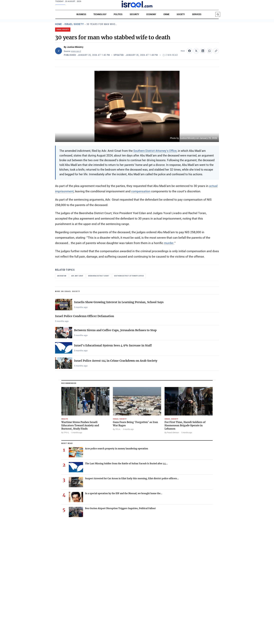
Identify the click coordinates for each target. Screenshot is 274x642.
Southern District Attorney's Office (129, 276)
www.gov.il (76, 51)
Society (181, 14)
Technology (99, 14)
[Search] (217, 14)
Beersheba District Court (98, 276)
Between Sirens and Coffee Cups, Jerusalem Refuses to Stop (115, 330)
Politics (118, 14)
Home (58, 24)
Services (196, 14)
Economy (151, 14)
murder (169, 243)
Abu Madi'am (61, 276)
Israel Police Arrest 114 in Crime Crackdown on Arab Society (115, 360)
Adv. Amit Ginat (77, 276)
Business (81, 14)
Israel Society (74, 24)
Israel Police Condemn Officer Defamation (84, 316)
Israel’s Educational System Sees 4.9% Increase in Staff (113, 345)
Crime (166, 14)
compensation (140, 191)
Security (134, 14)
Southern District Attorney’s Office (155, 150)
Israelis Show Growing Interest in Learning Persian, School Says (119, 302)
